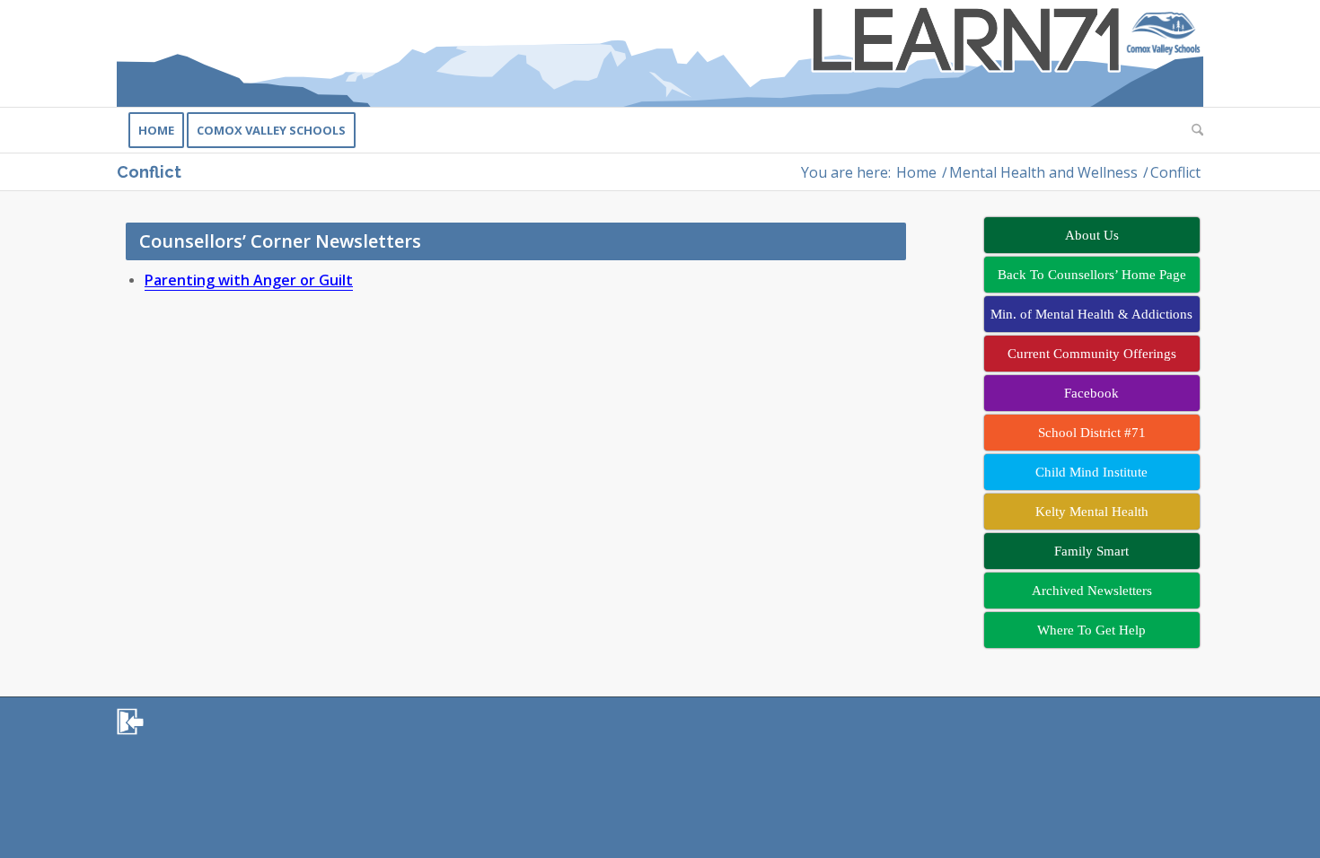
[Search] (1191, 130)
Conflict (149, 171)
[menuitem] (156, 130)
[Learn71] (660, 53)
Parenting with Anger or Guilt (249, 280)
